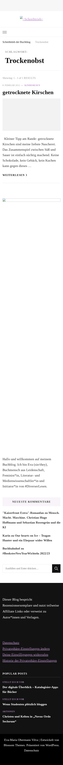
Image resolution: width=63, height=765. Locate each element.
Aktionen (9, 711)
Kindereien (32, 85)
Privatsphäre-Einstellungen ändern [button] (26, 648)
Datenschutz (11, 643)
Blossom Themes (14, 745)
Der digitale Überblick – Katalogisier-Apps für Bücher (30, 689)
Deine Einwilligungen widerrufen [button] (25, 654)
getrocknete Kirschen (28, 92)
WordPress (52, 745)
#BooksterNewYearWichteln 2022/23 (26, 553)
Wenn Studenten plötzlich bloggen (25, 704)
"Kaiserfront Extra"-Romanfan (23, 513)
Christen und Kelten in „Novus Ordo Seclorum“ (27, 719)
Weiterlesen (14, 175)
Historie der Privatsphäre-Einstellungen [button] (30, 660)
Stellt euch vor (13, 682)
